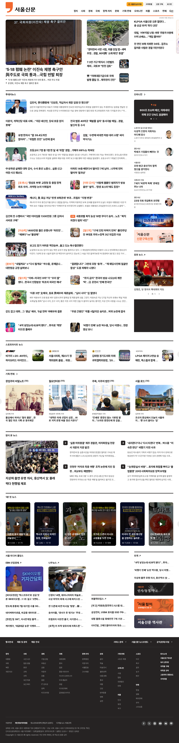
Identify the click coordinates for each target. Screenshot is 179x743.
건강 (101, 688)
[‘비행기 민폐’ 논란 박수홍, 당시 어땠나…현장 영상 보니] (75, 327)
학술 (101, 663)
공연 (101, 701)
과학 (25, 676)
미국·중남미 (63, 680)
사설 (119, 673)
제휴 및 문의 (22, 642)
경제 (90, 11)
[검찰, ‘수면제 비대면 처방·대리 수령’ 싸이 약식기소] (75, 137)
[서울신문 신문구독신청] (153, 236)
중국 (60, 663)
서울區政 (85, 667)
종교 (101, 680)
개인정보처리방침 (21, 723)
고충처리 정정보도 (166, 674)
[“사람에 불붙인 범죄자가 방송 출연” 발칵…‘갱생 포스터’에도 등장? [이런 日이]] (75, 185)
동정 (119, 704)
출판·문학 (103, 671)
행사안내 (9, 642)
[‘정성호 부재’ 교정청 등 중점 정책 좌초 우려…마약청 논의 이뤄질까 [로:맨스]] (10, 185)
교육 (25, 671)
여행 (101, 684)
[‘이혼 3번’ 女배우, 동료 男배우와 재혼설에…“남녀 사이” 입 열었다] (16, 297)
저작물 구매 (164, 666)
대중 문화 (103, 676)
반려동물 (103, 692)
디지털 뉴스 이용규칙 (63, 723)
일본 (60, 667)
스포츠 (156, 11)
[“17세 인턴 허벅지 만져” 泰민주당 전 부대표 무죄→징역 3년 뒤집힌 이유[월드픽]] (75, 232)
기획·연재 (126, 11)
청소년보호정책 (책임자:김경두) (42, 723)
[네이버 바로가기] (166, 723)
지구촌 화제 (63, 688)
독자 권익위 (164, 662)
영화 (101, 697)
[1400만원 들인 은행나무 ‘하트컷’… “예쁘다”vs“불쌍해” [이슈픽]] (10, 232)
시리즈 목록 (122, 659)
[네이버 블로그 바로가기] (171, 723)
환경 (25, 667)
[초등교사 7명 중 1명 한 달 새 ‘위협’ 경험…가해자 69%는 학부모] (16, 154)
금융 (42, 667)
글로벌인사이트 (64, 692)
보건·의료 (26, 680)
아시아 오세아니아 (65, 676)
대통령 (8, 659)
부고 (119, 708)
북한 (7, 667)
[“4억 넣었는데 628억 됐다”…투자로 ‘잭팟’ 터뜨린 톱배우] (10, 327)
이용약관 (9, 723)
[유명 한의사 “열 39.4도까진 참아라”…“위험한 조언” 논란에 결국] (10, 137)
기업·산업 (44, 659)
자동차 (43, 671)
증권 (42, 680)
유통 (42, 676)
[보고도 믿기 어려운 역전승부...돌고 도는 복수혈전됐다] (16, 249)
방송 (137, 690)
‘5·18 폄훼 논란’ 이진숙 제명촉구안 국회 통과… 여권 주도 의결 (33, 79)
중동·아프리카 (64, 671)
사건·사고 (26, 659)
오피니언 (138, 11)
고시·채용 (85, 671)
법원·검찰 (26, 663)
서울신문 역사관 (166, 658)
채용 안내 (35, 642)
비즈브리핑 (45, 692)
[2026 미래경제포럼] (153, 220)
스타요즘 (139, 707)
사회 (83, 11)
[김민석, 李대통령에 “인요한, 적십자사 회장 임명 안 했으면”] (16, 106)
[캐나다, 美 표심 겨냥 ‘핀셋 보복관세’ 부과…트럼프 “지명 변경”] (16, 202)
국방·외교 (9, 671)
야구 (137, 659)
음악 (101, 659)
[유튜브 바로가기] (160, 723)
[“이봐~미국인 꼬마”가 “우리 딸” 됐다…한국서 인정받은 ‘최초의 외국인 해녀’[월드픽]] (10, 280)
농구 (137, 671)
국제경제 (62, 659)
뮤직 (137, 702)
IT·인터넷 (44, 684)
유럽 (60, 684)
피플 (148, 11)
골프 (137, 667)
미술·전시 (103, 667)
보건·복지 (26, 684)
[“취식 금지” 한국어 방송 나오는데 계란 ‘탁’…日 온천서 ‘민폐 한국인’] (75, 280)
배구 (137, 676)
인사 (119, 700)
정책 (42, 688)
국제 (98, 11)
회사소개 (163, 654)
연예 (164, 11)
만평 (119, 686)
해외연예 (139, 698)
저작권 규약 (164, 670)
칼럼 (119, 677)
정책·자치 (107, 11)
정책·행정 (85, 659)
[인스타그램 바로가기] (155, 723)
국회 (7, 663)
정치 (76, 11)
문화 (117, 11)
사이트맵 (163, 679)
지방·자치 (85, 663)
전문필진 (121, 681)
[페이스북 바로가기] (144, 723)
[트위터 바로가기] (149, 723)
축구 (137, 663)
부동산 (43, 663)
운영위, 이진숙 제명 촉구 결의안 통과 (23, 83)
